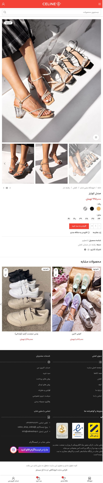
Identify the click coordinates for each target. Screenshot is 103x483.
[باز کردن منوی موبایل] (99, 4)
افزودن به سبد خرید (79, 226)
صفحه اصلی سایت (94, 367)
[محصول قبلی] (10, 188)
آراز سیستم (40, 470)
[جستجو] (5, 12)
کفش (75, 187)
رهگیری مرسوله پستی (42, 401)
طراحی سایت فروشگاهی (58, 470)
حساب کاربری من (43, 367)
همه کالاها (98, 373)
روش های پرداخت (43, 379)
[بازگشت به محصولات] (6, 188)
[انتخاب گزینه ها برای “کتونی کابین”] (56, 275)
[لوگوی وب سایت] (51, 4)
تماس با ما (97, 396)
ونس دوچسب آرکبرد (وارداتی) (26, 333)
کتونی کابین (76, 333)
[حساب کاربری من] (3, 4)
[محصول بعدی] (3, 188)
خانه (99, 187)
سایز (99, 215)
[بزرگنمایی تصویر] (96, 137)
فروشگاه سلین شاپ (87, 187)
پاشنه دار (66, 187)
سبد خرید (46, 373)
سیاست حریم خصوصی (41, 396)
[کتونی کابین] (76, 299)
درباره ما (98, 390)
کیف (100, 384)
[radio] (98, 208)
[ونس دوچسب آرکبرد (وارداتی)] (26, 299)
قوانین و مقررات (44, 390)
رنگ (99, 204)
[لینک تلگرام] (85, 250)
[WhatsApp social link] (88, 250)
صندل (85, 244)
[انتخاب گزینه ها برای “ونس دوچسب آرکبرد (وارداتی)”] (5, 275)
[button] (98, 80)
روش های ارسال (44, 384)
